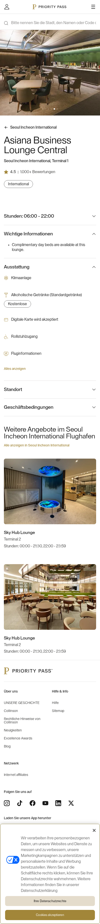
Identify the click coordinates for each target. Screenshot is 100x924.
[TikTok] (20, 803)
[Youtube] (45, 803)
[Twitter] (71, 803)
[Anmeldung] (7, 7)
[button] (42, 109)
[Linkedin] (58, 803)
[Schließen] (94, 830)
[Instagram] (7, 803)
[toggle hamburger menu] (93, 7)
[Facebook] (32, 803)
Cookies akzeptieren (50, 914)
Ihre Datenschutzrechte (50, 901)
